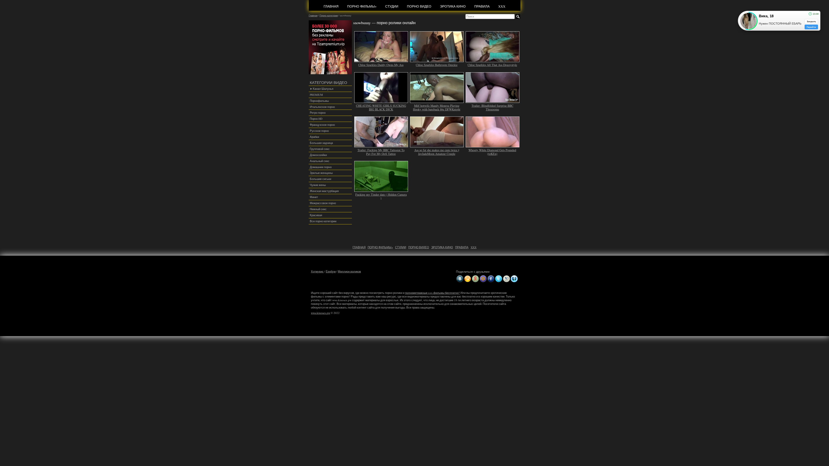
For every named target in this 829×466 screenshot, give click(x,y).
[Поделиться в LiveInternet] (514, 278)
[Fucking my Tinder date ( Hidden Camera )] (381, 190)
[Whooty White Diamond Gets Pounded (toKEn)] (493, 145)
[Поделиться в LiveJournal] (506, 278)
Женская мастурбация (324, 191)
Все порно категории (323, 221)
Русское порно (319, 131)
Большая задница (321, 143)
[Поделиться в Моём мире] (483, 278)
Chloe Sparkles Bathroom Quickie (436, 65)
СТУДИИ (391, 6)
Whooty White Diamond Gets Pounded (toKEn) (492, 152)
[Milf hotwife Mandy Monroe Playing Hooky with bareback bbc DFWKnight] (437, 101)
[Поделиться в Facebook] (490, 278)
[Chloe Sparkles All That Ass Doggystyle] (493, 60)
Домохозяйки (318, 155)
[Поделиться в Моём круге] (475, 278)
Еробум (331, 271)
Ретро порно (318, 113)
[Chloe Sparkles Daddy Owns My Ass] (381, 60)
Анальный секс (319, 161)
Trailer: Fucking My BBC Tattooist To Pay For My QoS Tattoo (381, 152)
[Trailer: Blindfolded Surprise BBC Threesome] (493, 101)
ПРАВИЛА (482, 6)
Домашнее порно (321, 167)
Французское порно (322, 125)
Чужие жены (318, 185)
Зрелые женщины (321, 173)
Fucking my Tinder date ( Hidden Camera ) (381, 196)
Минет (314, 197)
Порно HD (316, 119)
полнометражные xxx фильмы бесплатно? (432, 293)
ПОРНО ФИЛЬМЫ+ (362, 6)
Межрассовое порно (323, 203)
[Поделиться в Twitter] (498, 278)
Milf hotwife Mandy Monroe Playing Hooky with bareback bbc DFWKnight (436, 107)
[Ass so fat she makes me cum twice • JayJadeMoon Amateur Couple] (437, 145)
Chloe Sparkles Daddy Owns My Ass (380, 65)
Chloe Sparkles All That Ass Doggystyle (492, 65)
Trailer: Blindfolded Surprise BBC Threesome (492, 107)
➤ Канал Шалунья (321, 89)
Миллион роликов (349, 271)
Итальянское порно (322, 107)
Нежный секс (318, 209)
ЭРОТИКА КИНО (453, 6)
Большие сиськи (320, 179)
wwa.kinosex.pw (320, 313)
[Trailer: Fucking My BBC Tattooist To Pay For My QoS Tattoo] (381, 145)
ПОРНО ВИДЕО (419, 6)
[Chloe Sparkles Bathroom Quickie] (437, 60)
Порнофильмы (319, 101)
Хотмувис (317, 271)
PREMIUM (316, 95)
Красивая (316, 215)
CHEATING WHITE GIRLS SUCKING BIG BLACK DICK (381, 107)
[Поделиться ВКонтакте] (459, 278)
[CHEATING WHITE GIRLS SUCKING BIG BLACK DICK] (381, 101)
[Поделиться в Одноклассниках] (467, 278)
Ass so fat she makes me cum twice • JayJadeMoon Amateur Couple (436, 152)
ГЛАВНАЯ (331, 6)
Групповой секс (320, 149)
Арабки (314, 137)
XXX (501, 6)
